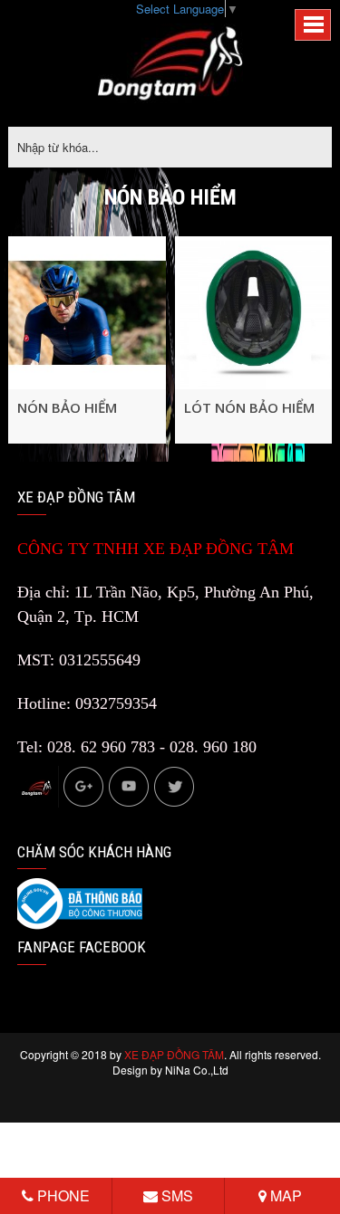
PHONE (62, 1195)
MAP (284, 1195)
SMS (175, 1195)
